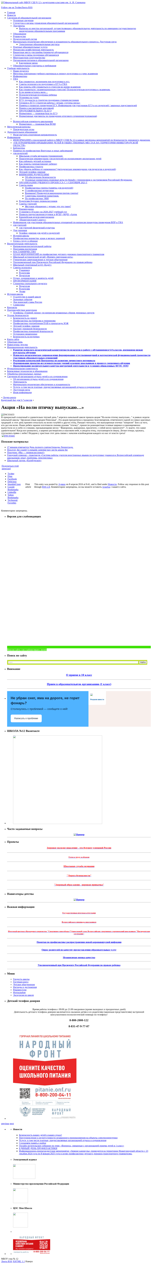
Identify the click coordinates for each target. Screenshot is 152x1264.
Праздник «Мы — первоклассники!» (26, 452)
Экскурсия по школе (23, 995)
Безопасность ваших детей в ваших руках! (40, 1135)
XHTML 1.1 (19, 1261)
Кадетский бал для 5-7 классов (16, 400)
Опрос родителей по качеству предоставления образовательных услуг (79, 950)
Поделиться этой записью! (10, 467)
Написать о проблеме (26, 718)
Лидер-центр (9, 397)
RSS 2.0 (46, 487)
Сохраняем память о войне (32, 1143)
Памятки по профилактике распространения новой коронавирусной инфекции (79, 942)
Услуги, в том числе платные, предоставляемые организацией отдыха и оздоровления (62, 1140)
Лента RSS (6, 1261)
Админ (61, 484)
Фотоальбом (19, 992)
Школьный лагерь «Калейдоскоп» (24, 460)
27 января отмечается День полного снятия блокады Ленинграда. (40, 447)
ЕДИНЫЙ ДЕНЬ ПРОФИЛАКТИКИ (38, 1148)
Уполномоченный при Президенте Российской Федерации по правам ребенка (79, 965)
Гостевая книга (20, 982)
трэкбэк (106, 487)
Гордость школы (21, 979)
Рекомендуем (19, 990)
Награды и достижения (25, 987)
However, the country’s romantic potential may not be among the (37, 450)
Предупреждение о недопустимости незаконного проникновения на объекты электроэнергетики (68, 1137)
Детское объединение (24, 984)
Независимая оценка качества (79, 957)
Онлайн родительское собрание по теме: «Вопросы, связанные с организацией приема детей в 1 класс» (71, 1145)
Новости (112, 484)
